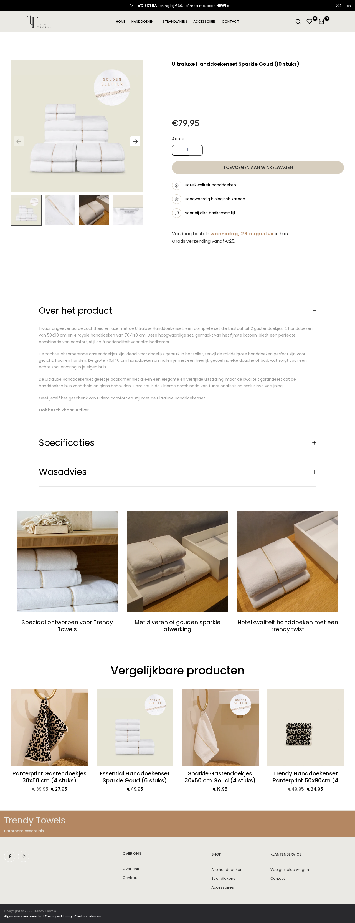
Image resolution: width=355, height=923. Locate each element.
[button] (135, 141)
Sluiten (13, 5)
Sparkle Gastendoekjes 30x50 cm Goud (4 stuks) (220, 777)
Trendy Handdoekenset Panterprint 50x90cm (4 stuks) (305, 777)
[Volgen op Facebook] (9, 856)
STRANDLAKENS (175, 21)
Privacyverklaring (58, 916)
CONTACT (230, 21)
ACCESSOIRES (204, 21)
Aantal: (179, 138)
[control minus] (179, 150)
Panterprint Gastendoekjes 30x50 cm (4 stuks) (49, 777)
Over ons (131, 868)
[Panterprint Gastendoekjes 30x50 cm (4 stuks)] (49, 727)
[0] (309, 22)
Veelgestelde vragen (289, 869)
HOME (120, 21)
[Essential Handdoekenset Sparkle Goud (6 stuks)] (135, 727)
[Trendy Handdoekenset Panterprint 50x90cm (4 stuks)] (305, 727)
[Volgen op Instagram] (23, 856)
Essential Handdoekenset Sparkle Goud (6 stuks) (135, 777)
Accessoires (222, 887)
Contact (130, 877)
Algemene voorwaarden (23, 916)
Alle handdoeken (226, 869)
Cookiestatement (88, 916)
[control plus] (196, 150)
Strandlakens (223, 878)
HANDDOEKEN (142, 21)
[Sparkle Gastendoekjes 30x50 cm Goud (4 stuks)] (220, 727)
